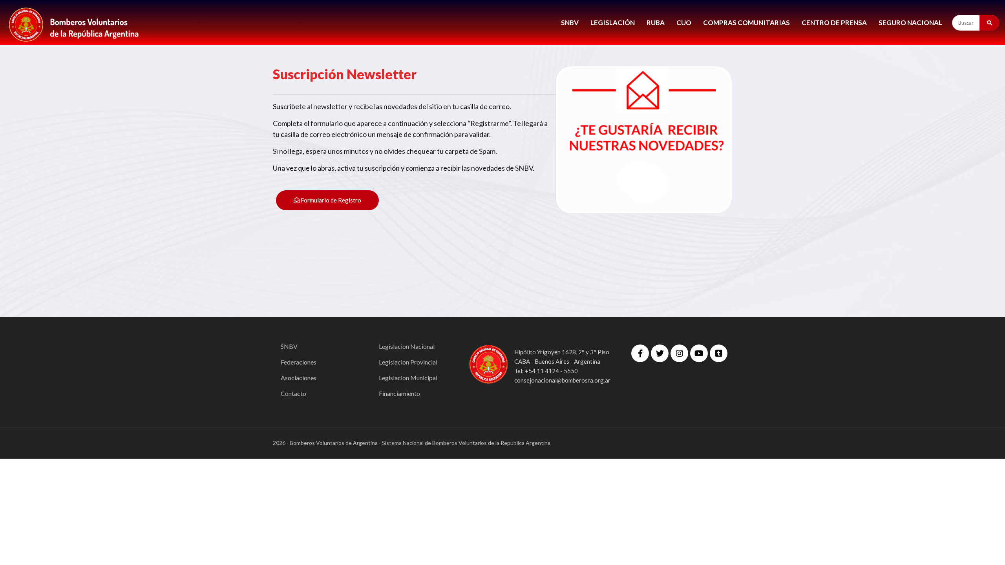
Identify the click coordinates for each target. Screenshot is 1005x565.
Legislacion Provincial (408, 362)
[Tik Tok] (718, 353)
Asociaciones (298, 377)
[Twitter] (660, 353)
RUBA (656, 22)
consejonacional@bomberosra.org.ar (562, 380)
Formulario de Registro (330, 200)
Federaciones (298, 362)
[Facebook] (640, 353)
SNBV (570, 22)
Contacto (293, 393)
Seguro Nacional (910, 22)
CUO (683, 22)
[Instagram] (679, 353)
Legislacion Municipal (408, 377)
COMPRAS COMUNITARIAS (746, 22)
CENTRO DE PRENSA (834, 22)
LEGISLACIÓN (612, 22)
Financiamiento (399, 393)
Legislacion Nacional (407, 346)
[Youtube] (699, 353)
